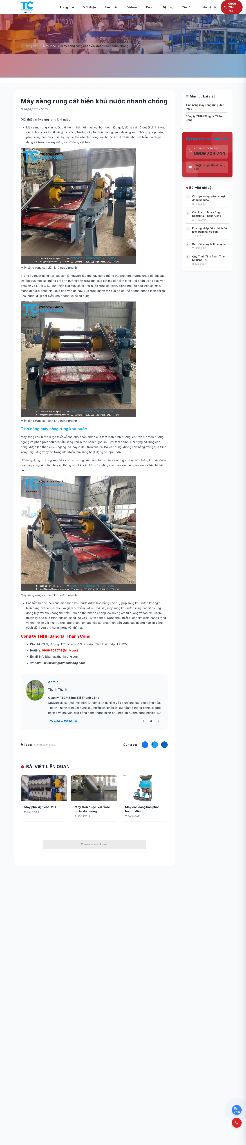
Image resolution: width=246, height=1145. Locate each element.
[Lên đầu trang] (237, 1136)
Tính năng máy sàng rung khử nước (204, 106)
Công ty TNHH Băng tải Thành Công (204, 118)
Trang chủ (67, 7)
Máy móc (49, 46)
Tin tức (187, 7)
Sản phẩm (112, 7)
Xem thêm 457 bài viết (64, 721)
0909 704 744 (209, 153)
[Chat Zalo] (237, 1110)
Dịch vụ (168, 7)
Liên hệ (206, 7)
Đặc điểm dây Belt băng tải (209, 244)
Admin (53, 682)
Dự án (150, 7)
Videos (132, 7)
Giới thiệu (89, 7)
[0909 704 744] (237, 1123)
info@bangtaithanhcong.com (210, 167)
